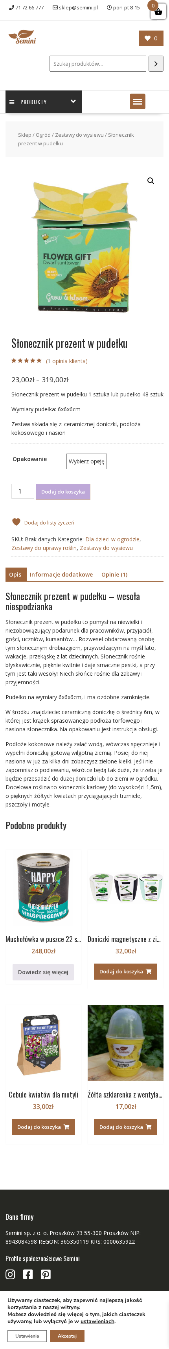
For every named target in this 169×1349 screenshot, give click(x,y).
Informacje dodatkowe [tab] (61, 574)
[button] (137, 101)
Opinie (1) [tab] (114, 574)
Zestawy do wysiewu (79, 134)
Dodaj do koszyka (63, 491)
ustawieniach (97, 1321)
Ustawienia (27, 1336)
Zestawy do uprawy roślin (44, 548)
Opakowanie (30, 459)
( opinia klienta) (67, 361)
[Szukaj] (156, 64)
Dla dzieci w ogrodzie (112, 539)
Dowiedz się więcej (43, 972)
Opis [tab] (15, 574)
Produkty (33, 102)
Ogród (43, 134)
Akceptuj (67, 1336)
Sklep (24, 134)
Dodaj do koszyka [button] (121, 971)
